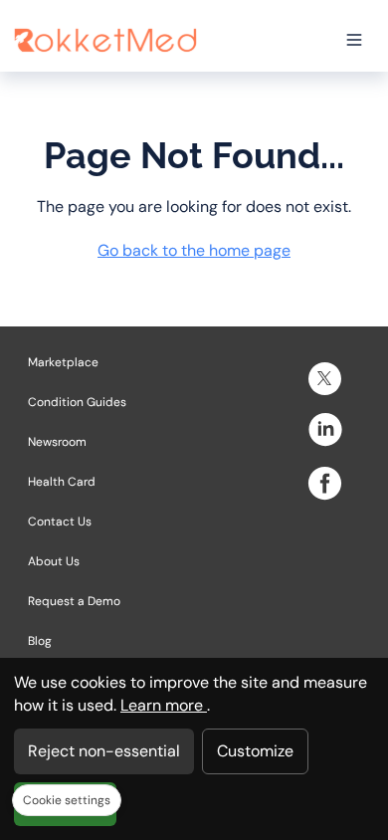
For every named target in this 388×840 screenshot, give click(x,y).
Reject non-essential (104, 750)
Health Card (62, 482)
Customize (255, 750)
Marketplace (63, 362)
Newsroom (57, 442)
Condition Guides (77, 402)
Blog (40, 641)
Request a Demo (74, 601)
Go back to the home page (194, 250)
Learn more (163, 705)
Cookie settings (66, 800)
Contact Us (60, 521)
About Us (54, 561)
